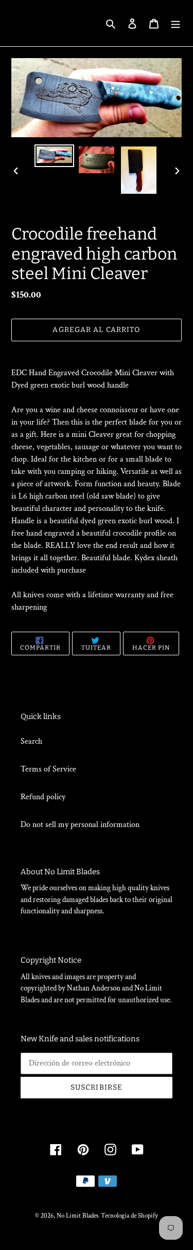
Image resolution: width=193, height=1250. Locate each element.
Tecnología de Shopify (129, 1215)
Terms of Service (48, 769)
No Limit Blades (78, 1215)
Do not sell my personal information (80, 824)
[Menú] (175, 23)
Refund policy (43, 797)
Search (31, 741)
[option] (54, 156)
